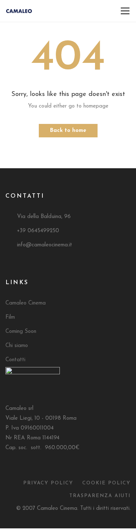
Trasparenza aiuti (100, 495)
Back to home (68, 130)
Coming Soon (20, 331)
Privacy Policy (48, 483)
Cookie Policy (106, 483)
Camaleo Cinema (25, 303)
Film (10, 317)
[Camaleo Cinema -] (19, 10)
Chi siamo (16, 345)
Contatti (15, 360)
